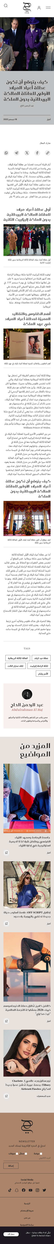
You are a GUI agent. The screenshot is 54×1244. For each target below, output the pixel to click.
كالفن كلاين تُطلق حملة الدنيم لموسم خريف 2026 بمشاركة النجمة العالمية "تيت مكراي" (27, 1009)
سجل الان (11, 1234)
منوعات (12, 1153)
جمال (22, 1153)
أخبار (49, 119)
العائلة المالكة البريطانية (18, 658)
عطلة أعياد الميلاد (15, 164)
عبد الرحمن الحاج (27, 105)
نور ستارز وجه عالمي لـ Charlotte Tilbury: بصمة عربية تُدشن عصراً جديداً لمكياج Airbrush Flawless (28, 1084)
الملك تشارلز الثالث (15, 665)
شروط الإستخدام (27, 1210)
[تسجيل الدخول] (39, 7)
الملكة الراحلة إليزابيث (39, 665)
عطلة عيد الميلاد (41, 658)
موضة (37, 1153)
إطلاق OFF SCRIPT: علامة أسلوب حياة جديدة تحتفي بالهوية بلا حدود (27, 914)
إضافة (11, 1165)
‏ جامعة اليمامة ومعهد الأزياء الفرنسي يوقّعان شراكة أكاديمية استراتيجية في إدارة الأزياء (30, 841)
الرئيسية (27, 1203)
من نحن (27, 1217)
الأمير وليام (43, 673)
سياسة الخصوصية (27, 1225)
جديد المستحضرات (44, 1096)
